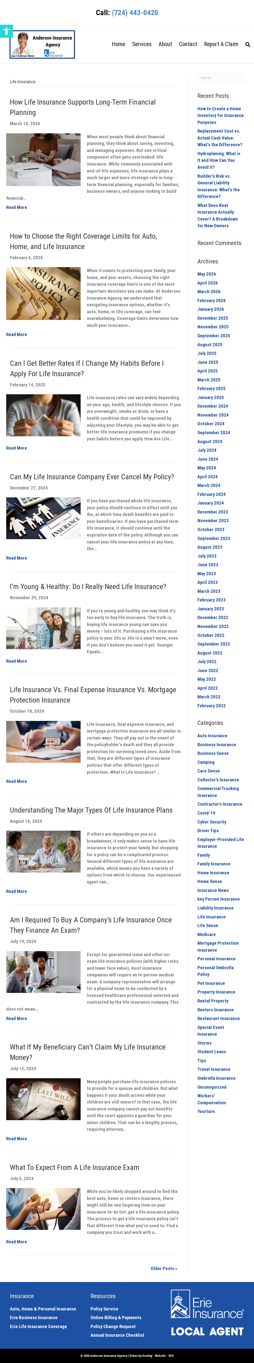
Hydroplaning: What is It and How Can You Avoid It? (218, 160)
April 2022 (207, 688)
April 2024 (207, 477)
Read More (16, 207)
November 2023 (213, 520)
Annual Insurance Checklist (117, 1335)
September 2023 (213, 538)
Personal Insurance (216, 959)
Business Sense (213, 753)
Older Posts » (164, 1268)
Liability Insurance (215, 908)
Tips (201, 1060)
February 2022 (211, 706)
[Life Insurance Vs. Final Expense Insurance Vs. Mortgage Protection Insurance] (43, 741)
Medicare (206, 934)
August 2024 (209, 441)
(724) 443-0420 (135, 12)
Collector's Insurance (218, 780)
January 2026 (210, 309)
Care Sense (208, 771)
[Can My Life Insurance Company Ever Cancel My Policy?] (43, 518)
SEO (171, 1356)
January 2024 (210, 503)
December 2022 (212, 617)
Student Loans (211, 1051)
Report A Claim (221, 44)
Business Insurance (216, 744)
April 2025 (207, 371)
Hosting (147, 1356)
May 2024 (206, 468)
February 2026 (211, 300)
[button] (6, 31)
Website (160, 1356)
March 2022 (209, 697)
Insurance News (213, 890)
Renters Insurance (215, 1010)
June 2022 (207, 670)
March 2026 (209, 291)
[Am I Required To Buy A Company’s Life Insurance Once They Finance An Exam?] (43, 971)
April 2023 (207, 582)
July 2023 (207, 556)
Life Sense (207, 925)
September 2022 (213, 644)
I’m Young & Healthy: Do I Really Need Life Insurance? (88, 586)
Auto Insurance (212, 735)
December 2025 (212, 318)
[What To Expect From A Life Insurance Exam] (43, 1209)
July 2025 (207, 353)
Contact (188, 44)
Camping (206, 762)
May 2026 (206, 274)
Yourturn (206, 1111)
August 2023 (209, 547)
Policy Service (104, 1309)
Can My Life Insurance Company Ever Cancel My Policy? (92, 476)
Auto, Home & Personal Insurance (43, 1309)
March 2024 (209, 485)
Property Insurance (216, 992)
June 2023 (207, 565)
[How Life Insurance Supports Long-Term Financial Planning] (43, 159)
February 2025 (211, 388)
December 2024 (212, 406)
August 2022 (209, 653)
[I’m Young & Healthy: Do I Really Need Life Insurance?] (43, 628)
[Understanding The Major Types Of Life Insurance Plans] (43, 851)
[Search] (246, 44)
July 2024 (207, 450)
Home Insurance (213, 873)
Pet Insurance (211, 983)
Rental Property (212, 1001)
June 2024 (207, 459)
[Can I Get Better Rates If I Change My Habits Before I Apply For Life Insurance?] (43, 415)
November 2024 (213, 415)
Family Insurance (213, 864)
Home (118, 44)
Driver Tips (208, 830)
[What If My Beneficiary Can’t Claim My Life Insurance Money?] (43, 1099)
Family (203, 855)
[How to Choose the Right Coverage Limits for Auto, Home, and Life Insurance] (43, 293)
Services (142, 44)
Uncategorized (211, 1087)
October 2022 (210, 635)
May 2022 (206, 679)
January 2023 (210, 609)
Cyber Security (211, 822)
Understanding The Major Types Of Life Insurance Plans (91, 810)
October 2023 (210, 529)
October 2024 (210, 423)
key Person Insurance (218, 899)
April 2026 (207, 283)
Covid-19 (206, 813)
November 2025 (213, 327)
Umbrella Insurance (216, 1078)
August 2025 (209, 344)
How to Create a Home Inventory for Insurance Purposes (220, 115)
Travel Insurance (213, 1069)
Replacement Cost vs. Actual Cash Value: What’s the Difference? (219, 137)
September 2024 (213, 432)
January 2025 (210, 397)
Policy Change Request (113, 1326)
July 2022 (207, 661)
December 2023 (212, 512)
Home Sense (209, 881)
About (165, 44)
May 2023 (206, 573)
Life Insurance (211, 917)
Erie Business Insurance (34, 1317)
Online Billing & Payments (116, 1317)
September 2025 (213, 336)
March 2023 (209, 591)
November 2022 (213, 626)
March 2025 (209, 380)
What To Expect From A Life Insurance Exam (74, 1167)
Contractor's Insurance (219, 804)
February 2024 (211, 494)
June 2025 (207, 362)
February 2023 (211, 600)
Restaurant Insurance (218, 1018)
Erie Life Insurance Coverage (38, 1326)
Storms (204, 1043)
